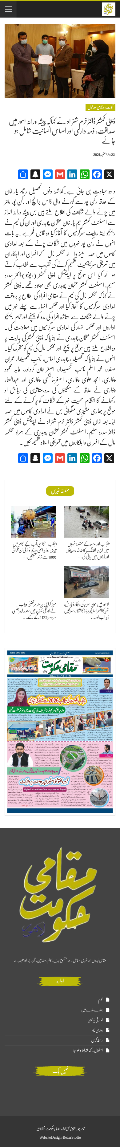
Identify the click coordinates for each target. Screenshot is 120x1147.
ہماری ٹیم (97, 1030)
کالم (100, 999)
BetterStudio (72, 1137)
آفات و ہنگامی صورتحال (100, 107)
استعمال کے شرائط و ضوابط (88, 1050)
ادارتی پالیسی (95, 1020)
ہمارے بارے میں (92, 1009)
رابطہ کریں (97, 1040)
